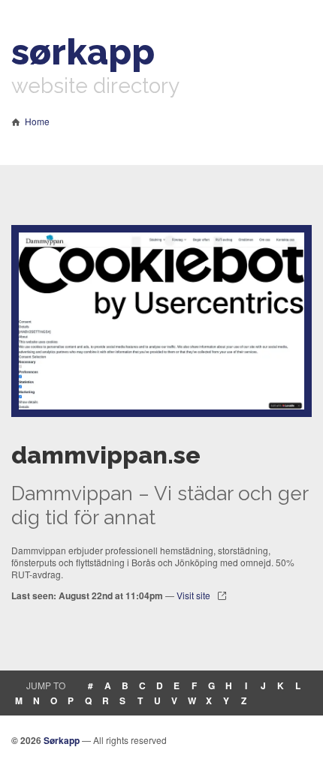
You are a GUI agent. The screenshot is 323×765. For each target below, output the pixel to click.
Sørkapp (62, 740)
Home (37, 121)
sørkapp (83, 52)
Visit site (193, 595)
